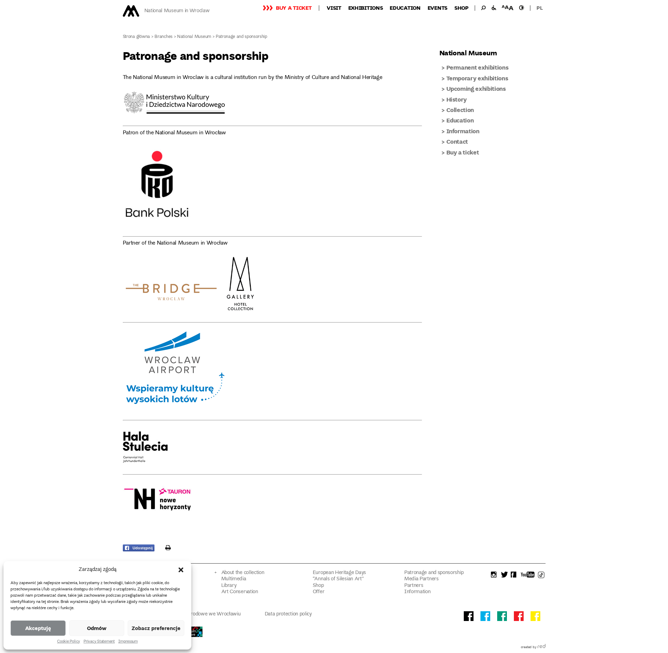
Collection (460, 109)
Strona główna (136, 37)
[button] (180, 569)
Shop (461, 7)
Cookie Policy (68, 641)
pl (539, 7)
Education (405, 7)
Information (462, 131)
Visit (334, 7)
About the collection (242, 572)
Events (437, 7)
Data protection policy (288, 614)
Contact (457, 141)
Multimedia (233, 579)
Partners (413, 585)
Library (229, 585)
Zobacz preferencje (156, 628)
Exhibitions (365, 7)
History (456, 99)
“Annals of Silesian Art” (338, 579)
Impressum (128, 641)
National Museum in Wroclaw (177, 11)
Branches (163, 37)
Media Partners (421, 579)
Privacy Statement (99, 641)
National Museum (194, 37)
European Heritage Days (339, 572)
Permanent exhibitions (477, 67)
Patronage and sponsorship (433, 572)
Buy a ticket (293, 7)
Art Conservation (239, 592)
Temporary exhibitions (477, 78)
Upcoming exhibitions (476, 88)
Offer (318, 592)
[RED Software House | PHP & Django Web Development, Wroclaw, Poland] (542, 647)
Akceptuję (38, 628)
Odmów (96, 628)
